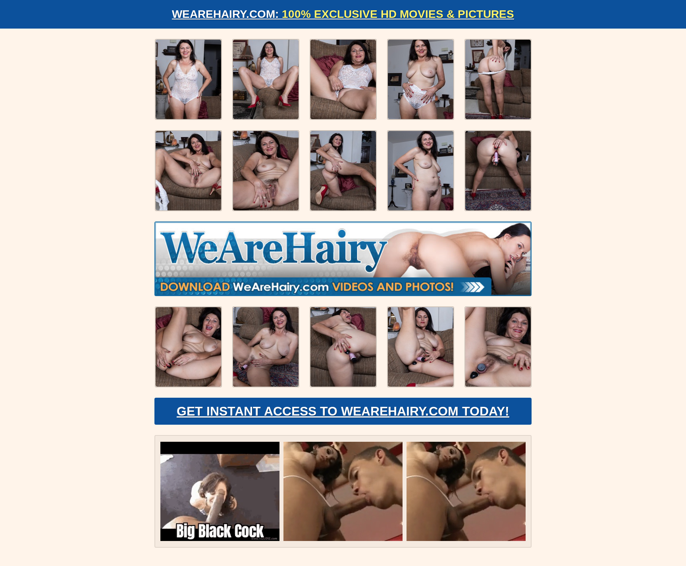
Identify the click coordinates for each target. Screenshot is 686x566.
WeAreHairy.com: (343, 14)
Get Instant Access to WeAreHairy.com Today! (343, 411)
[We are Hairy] (343, 258)
